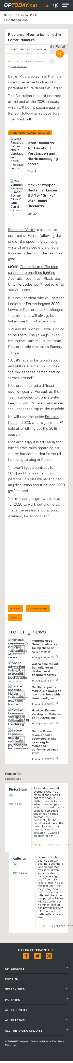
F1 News (15, 608)
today (20, 5)
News (7, 15)
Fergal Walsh (19, 66)
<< (27, 49)
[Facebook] (26, 956)
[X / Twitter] (37, 956)
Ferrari (57, 88)
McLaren (37, 403)
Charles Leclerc (31, 247)
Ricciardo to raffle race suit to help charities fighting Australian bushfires (33, 272)
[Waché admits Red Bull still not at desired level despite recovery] (18, 672)
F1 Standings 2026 (16, 20)
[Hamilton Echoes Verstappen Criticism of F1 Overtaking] (18, 717)
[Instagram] (49, 956)
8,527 (24, 872)
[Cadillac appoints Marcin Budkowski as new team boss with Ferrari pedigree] (18, 698)
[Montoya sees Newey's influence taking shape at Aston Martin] (18, 649)
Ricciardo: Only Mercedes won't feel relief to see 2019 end (36, 284)
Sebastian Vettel (21, 229)
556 (19, 803)
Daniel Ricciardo (21, 76)
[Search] (46, 5)
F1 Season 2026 (26, 15)
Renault (14, 113)
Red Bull (24, 119)
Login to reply (13, 778)
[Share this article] (60, 54)
